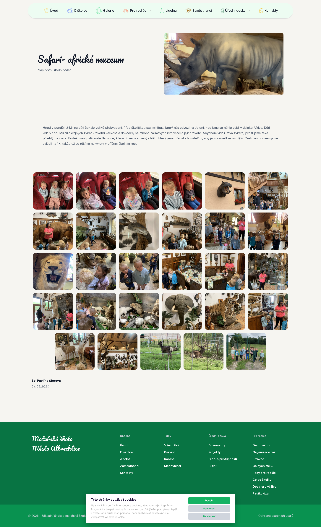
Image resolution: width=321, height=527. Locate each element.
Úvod (54, 10)
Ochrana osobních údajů (275, 516)
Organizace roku (265, 452)
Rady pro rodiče (264, 473)
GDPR (212, 466)
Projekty (214, 452)
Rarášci (169, 459)
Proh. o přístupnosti (222, 459)
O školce (80, 10)
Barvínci (170, 452)
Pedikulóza (261, 493)
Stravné (258, 459)
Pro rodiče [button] (138, 10)
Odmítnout (209, 508)
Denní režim (261, 445)
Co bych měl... (263, 466)
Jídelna (171, 10)
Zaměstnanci (202, 10)
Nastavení (209, 516)
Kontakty (271, 10)
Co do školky (262, 479)
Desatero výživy (264, 486)
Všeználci (171, 445)
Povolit (209, 500)
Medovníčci (172, 466)
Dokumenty (216, 445)
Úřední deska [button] (235, 10)
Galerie (108, 10)
